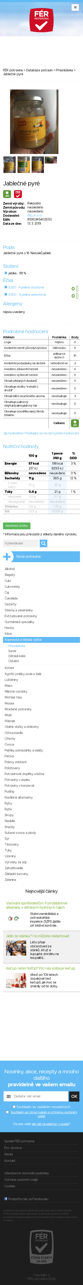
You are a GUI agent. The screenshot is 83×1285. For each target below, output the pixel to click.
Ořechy (10, 738)
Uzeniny (10, 856)
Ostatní (13, 661)
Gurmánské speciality (19, 622)
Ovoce (9, 744)
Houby (9, 627)
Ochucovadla (14, 733)
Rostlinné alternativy (19, 797)
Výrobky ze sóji (15, 862)
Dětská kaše (16, 656)
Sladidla (10, 821)
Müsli (8, 715)
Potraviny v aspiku (17, 779)
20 (7, 196)
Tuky (8, 850)
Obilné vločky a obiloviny (21, 726)
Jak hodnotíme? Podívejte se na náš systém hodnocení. (41, 433)
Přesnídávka (64, 70)
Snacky (10, 827)
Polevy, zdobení (15, 762)
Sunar (12, 651)
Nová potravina (28, 557)
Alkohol (10, 569)
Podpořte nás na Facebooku (27, 1199)
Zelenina (10, 879)
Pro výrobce (13, 1148)
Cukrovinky (12, 586)
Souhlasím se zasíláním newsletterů (43, 1107)
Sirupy (9, 815)
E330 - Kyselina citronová (26, 287)
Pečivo (9, 756)
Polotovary (12, 768)
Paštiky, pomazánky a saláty (24, 750)
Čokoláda (11, 598)
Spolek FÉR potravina (19, 1141)
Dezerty (10, 604)
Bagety (10, 574)
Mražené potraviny (18, 709)
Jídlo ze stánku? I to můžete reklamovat (37, 936)
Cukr (8, 581)
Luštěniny (11, 680)
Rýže (8, 809)
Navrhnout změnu (17, 525)
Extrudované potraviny (21, 616)
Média (8, 1154)
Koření (9, 668)
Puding (9, 791)
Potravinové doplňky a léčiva (24, 774)
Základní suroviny (16, 874)
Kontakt (9, 1160)
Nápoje (10, 721)
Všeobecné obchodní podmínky (26, 1173)
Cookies (9, 1186)
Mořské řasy (13, 697)
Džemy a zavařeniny (19, 610)
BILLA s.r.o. (34, 215)
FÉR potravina (13, 70)
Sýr (7, 838)
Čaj (7, 592)
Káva (8, 633)
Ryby (8, 803)
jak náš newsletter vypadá (50, 1124)
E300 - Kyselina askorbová (27, 294)
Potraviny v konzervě (19, 785)
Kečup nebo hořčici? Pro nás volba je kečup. (41, 968)
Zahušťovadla (14, 868)
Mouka (9, 703)
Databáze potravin (39, 70)
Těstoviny (12, 844)
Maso (8, 685)
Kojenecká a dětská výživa (23, 639)
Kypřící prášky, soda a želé (23, 674)
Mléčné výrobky (16, 691)
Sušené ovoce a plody (20, 832)
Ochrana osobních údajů (21, 1179)
